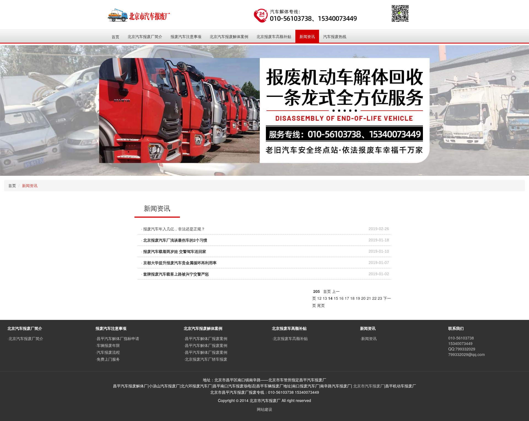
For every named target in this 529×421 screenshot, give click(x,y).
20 (363, 298)
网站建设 (264, 409)
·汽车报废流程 (108, 352)
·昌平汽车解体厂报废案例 (205, 338)
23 (380, 298)
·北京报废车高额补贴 (290, 338)
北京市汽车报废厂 (368, 385)
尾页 (321, 305)
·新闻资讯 (368, 338)
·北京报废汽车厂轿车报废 (205, 359)
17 (347, 298)
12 (319, 298)
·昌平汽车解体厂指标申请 (117, 338)
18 (352, 298)
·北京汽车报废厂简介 (25, 338)
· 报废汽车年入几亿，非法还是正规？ (173, 228)
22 (374, 298)
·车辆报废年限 (108, 345)
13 (325, 298)
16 (341, 298)
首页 (115, 36)
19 (358, 298)
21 (369, 298)
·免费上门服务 (108, 359)
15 (336, 298)
